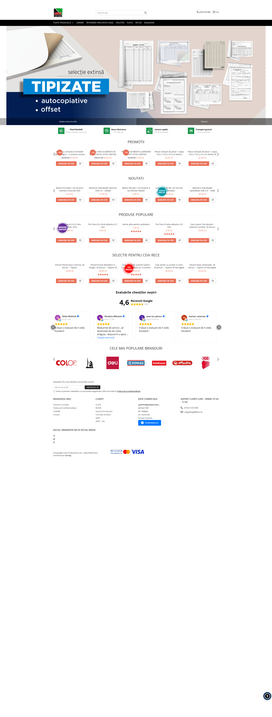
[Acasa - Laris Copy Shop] (67, 13)
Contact (56, 414)
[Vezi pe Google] (59, 318)
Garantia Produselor (104, 411)
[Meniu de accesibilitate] (267, 696)
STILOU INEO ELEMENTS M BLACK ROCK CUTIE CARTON (103, 153)
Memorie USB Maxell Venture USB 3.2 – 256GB (103, 189)
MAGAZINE (149, 22)
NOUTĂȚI (120, 22)
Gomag (68, 455)
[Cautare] (145, 12)
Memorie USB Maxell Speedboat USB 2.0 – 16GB (202, 189)
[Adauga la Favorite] (80, 163)
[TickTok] (54, 439)
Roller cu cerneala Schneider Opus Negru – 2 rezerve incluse (70, 153)
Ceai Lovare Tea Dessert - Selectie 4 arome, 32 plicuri (202, 225)
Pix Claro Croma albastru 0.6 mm (169, 225)
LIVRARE (80, 22)
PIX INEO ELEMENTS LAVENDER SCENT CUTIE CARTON (136, 153)
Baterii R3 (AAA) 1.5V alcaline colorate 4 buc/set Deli (69, 189)
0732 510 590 (191, 407)
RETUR (138, 22)
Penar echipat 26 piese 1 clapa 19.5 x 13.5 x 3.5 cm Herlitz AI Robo (202, 153)
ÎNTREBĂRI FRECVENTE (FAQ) (99, 22)
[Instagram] (54, 442)
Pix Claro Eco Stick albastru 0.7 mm (102, 225)
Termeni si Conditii (61, 404)
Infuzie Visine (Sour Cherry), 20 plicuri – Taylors (69, 266)
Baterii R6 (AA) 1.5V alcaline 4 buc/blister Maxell (136, 189)
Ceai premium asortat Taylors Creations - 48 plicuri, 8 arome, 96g (136, 266)
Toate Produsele (62, 22)
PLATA (130, 22)
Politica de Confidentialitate (128, 391)
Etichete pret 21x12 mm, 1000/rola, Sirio (69, 225)
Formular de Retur (103, 414)
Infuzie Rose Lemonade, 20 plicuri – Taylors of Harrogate (202, 266)
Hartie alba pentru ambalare (136, 224)
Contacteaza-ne (151, 423)
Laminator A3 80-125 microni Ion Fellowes (169, 189)
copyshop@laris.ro (193, 411)
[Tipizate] (136, 75)
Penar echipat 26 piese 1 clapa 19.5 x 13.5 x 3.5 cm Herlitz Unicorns (169, 153)
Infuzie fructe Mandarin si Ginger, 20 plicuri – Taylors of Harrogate (103, 266)
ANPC (98, 418)
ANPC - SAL (100, 421)
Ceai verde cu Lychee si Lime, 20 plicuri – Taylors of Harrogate (169, 266)
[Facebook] (54, 435)
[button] (53, 327)
